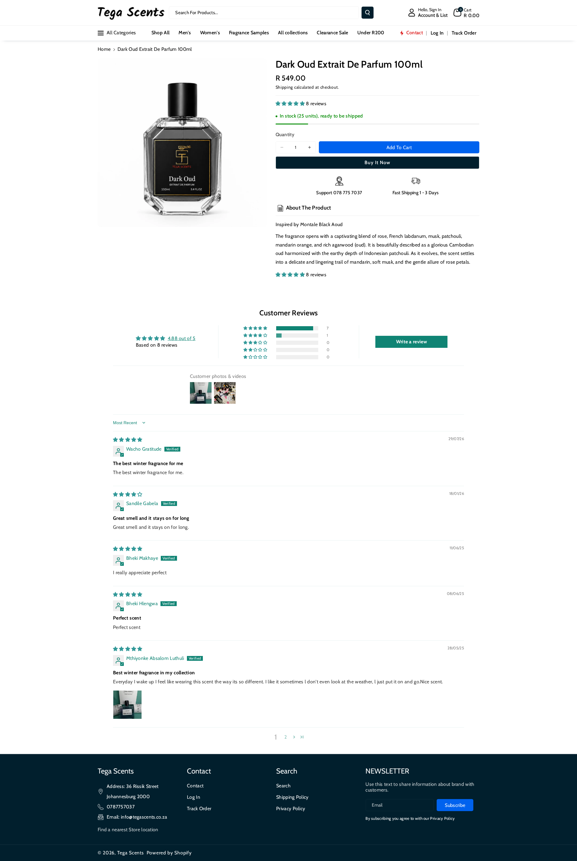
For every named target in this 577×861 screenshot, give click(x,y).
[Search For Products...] (368, 13)
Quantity (285, 134)
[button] (466, 12)
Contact (195, 786)
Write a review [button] (411, 342)
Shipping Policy (292, 797)
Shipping (284, 87)
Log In (193, 797)
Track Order (199, 808)
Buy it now (377, 162)
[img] (127, 440)
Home (104, 49)
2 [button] (285, 737)
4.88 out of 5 (182, 338)
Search (283, 786)
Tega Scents (130, 853)
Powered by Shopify (169, 853)
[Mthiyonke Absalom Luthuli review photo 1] (127, 704)
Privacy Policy (290, 808)
